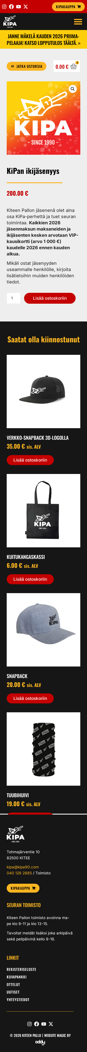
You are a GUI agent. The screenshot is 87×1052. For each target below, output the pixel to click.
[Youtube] (18, 6)
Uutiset (13, 992)
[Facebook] (11, 6)
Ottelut (13, 984)
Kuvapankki (17, 977)
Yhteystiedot (18, 999)
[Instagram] (4, 6)
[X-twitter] (25, 6)
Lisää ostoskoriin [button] (30, 460)
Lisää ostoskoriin (50, 298)
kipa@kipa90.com (23, 867)
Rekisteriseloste (21, 969)
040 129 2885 (19, 873)
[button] (78, 21)
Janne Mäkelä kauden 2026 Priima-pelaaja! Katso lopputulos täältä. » (44, 39)
